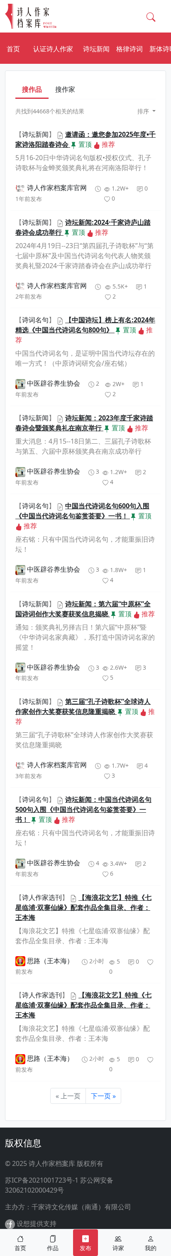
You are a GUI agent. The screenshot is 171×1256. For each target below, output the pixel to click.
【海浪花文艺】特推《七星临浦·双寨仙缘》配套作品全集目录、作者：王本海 (83, 907)
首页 (13, 48)
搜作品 (32, 89)
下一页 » (103, 1095)
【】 (36, 134)
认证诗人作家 (53, 48)
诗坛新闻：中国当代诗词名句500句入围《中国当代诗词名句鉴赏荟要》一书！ (83, 809)
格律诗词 (129, 48)
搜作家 (65, 89)
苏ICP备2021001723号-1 (41, 1180)
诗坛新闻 (96, 48)
